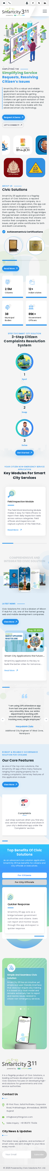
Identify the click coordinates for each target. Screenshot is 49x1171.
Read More (11, 269)
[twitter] (39, 3)
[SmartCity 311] (18, 12)
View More (9, 621)
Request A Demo (12, 117)
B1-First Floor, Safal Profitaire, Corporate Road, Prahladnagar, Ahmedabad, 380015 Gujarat (27, 1107)
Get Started (23, 452)
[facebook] (33, 3)
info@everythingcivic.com (20, 1117)
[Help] (27, 3)
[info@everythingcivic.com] (4, 3)
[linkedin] (45, 3)
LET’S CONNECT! (11, 125)
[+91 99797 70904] (9, 3)
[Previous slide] (3, 719)
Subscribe (39, 1154)
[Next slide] (46, 719)
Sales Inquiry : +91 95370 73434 (22, 1123)
